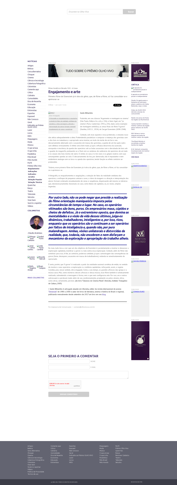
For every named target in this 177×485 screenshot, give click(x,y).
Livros (30, 133)
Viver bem (32, 200)
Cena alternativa (34, 72)
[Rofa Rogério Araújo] (32, 269)
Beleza (30, 69)
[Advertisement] (88, 38)
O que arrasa (33, 148)
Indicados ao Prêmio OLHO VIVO (36, 126)
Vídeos (30, 206)
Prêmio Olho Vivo (34, 166)
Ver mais (135, 157)
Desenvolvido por (136, 482)
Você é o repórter (35, 203)
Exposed (31, 116)
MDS (29, 136)
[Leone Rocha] (32, 260)
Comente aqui (33, 89)
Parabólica (32, 154)
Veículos (31, 197)
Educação (31, 107)
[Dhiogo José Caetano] (32, 240)
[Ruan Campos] (41, 264)
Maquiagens (32, 139)
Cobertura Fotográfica (36, 83)
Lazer (30, 130)
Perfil (30, 163)
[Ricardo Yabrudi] (41, 255)
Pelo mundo (32, 160)
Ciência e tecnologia (36, 80)
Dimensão (52, 291)
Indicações (32, 171)
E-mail (93, 367)
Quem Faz (32, 185)
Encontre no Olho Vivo (79, 12)
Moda (30, 142)
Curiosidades (33, 98)
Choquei (31, 75)
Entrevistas (32, 110)
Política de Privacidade (36, 472)
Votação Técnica (35, 182)
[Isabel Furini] (41, 235)
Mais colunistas (36, 278)
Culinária (31, 95)
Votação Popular (35, 179)
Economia (31, 104)
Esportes (31, 113)
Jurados (31, 177)
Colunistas (32, 86)
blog (104, 294)
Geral (30, 122)
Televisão (31, 194)
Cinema (31, 78)
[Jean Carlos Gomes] (32, 249)
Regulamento (33, 168)
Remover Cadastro (122, 455)
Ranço (30, 188)
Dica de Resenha (34, 101)
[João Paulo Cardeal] (41, 244)
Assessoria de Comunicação (61, 307)
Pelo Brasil (32, 157)
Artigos (30, 66)
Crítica (30, 92)
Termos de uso (33, 474)
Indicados (32, 174)
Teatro (30, 191)
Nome (93, 361)
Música (30, 145)
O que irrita (32, 151)
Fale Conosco (33, 119)
